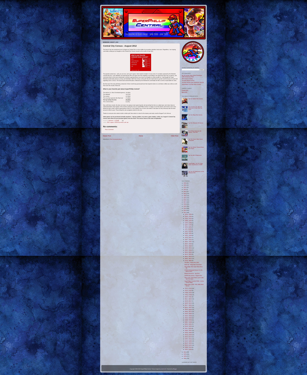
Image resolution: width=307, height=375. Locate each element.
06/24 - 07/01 (188, 296)
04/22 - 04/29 (188, 315)
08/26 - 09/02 (188, 252)
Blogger (175, 369)
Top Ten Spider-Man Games (195, 98)
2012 (108, 122)
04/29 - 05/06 (188, 313)
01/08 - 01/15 (188, 347)
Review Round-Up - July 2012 (192, 273)
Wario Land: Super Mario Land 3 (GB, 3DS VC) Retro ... (194, 278)
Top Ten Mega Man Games (195, 115)
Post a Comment (109, 129)
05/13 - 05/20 (188, 309)
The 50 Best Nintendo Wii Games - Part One (194, 131)
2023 (185, 189)
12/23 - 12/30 (188, 216)
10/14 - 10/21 (188, 237)
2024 (185, 187)
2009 (185, 356)
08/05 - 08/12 (188, 258)
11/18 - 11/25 (188, 227)
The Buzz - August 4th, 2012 (192, 262)
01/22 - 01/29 (188, 343)
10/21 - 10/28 (188, 235)
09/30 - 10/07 (188, 241)
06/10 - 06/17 (188, 301)
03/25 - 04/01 (188, 324)
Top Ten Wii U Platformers (195, 155)
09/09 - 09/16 (188, 248)
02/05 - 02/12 (188, 339)
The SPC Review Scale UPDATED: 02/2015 (193, 82)
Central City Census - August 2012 (193, 275)
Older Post (174, 136)
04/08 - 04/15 (188, 320)
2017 (185, 202)
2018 (185, 200)
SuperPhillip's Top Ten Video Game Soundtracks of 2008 (195, 164)
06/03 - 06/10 (188, 303)
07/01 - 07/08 (188, 294)
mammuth (163, 369)
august (112, 122)
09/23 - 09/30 (188, 243)
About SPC (184, 92)
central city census (119, 122)
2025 (185, 185)
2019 (185, 197)
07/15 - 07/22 (188, 290)
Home (141, 136)
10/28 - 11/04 (188, 233)
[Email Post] (122, 120)
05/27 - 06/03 (188, 305)
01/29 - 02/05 (188, 341)
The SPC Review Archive (188, 80)
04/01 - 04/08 (188, 322)
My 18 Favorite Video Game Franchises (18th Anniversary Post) (192, 76)
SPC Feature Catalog (187, 78)
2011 (185, 352)
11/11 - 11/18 (188, 229)
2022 (185, 191)
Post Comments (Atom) (116, 139)
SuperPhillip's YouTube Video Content (191, 84)
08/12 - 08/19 (188, 256)
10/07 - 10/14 (188, 239)
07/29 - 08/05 (188, 260)
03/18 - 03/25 (188, 326)
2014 (185, 208)
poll (125, 122)
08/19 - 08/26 (188, 254)
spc (127, 122)
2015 (185, 206)
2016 (185, 204)
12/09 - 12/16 (188, 220)
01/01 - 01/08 (188, 349)
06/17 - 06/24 (188, 299)
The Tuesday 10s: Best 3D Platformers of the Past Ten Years (195, 108)
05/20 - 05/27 (188, 307)
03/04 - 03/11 (188, 330)
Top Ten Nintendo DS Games (195, 123)
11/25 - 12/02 (188, 225)
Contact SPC (185, 90)
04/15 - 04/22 (188, 317)
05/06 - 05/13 (188, 311)
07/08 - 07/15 (188, 292)
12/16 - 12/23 (188, 218)
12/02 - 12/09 (188, 222)
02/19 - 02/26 (188, 334)
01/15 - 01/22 (188, 345)
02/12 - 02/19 (188, 336)
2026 (185, 183)
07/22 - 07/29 (188, 288)
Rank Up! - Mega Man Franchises (193, 264)
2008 (185, 358)
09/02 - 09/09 (188, 250)
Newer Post (107, 136)
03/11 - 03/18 (188, 328)
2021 (185, 193)
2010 (185, 354)
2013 (185, 210)
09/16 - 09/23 (188, 246)
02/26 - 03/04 (188, 332)
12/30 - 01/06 (188, 214)
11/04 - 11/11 (188, 231)
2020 (185, 195)
